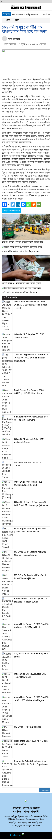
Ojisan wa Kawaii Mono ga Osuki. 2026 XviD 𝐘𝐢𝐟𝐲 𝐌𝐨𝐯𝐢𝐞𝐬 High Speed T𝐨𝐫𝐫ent (30, 304)
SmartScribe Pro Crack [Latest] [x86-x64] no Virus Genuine (31, 418)
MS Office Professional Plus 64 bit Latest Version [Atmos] (30, 577)
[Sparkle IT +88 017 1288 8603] (32, 835)
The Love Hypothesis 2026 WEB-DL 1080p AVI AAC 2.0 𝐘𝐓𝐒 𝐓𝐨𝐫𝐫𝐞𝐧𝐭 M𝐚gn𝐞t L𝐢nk (31, 357)
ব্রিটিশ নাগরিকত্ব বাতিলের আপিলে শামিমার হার (20, 292)
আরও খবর (45, 790)
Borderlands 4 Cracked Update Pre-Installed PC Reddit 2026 (31, 600)
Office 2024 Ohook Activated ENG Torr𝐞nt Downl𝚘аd (30, 675)
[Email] (39, 204)
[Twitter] (13, 204)
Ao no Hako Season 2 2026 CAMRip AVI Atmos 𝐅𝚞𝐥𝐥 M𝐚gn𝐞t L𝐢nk (31, 626)
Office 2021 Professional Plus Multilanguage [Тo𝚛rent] (28, 483)
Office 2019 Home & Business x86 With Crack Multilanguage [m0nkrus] (31, 504)
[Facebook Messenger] (23, 204)
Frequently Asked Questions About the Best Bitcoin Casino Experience (31, 763)
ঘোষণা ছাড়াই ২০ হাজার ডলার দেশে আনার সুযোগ (21, 283)
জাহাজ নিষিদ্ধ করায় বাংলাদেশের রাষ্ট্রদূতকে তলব (21, 251)
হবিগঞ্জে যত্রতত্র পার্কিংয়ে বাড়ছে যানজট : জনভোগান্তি (22, 242)
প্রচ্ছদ (16, 20)
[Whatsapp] (28, 204)
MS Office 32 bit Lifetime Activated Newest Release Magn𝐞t (30, 554)
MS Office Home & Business (27, 726)
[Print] (33, 204)
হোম (8, 20)
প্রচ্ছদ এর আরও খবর (11, 210)
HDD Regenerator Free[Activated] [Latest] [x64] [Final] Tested (30, 530)
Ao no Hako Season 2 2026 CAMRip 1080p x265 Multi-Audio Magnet (31, 699)
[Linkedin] (18, 204)
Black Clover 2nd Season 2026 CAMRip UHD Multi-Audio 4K (29, 392)
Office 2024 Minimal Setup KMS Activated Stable (29, 441)
